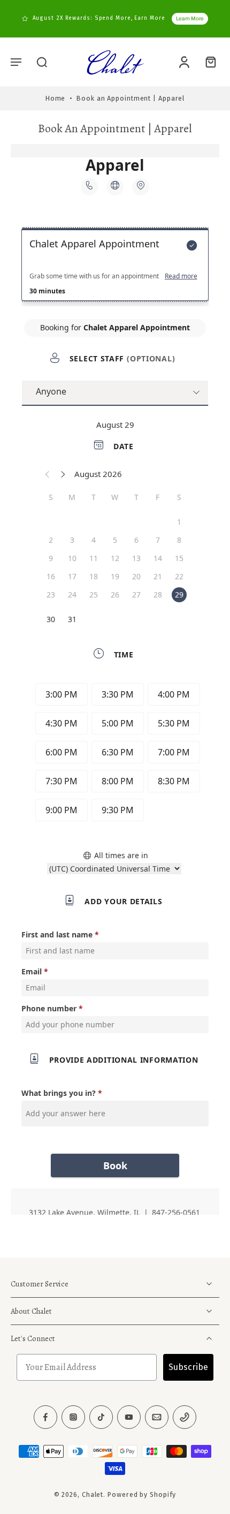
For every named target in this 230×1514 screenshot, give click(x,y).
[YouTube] (129, 1417)
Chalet (92, 1494)
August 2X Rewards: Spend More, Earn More (99, 18)
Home (55, 98)
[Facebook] (45, 1417)
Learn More (190, 18)
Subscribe (188, 1367)
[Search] (41, 61)
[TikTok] (101, 1417)
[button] (16, 61)
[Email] (156, 1417)
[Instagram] (73, 1417)
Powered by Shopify (142, 1494)
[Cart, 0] (207, 61)
